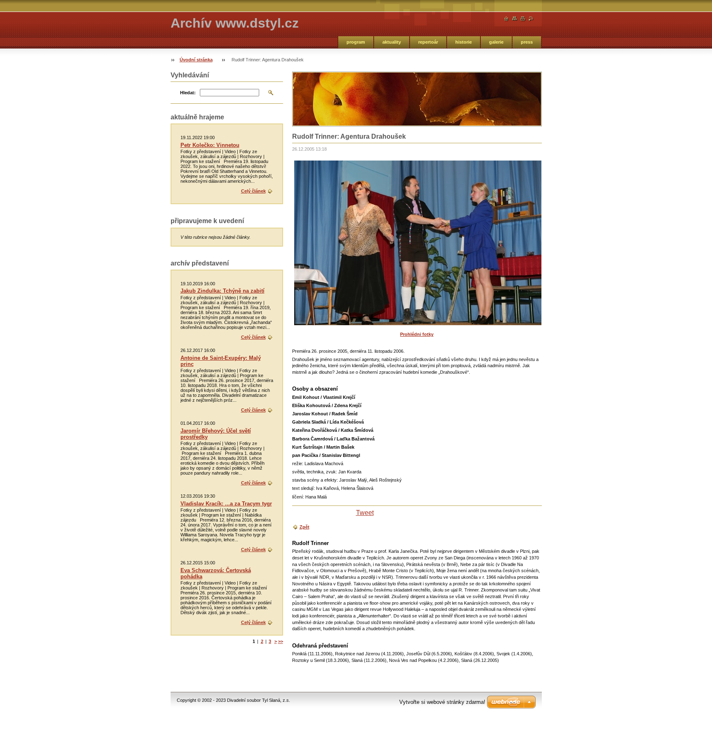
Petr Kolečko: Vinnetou (209, 145)
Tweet (365, 512)
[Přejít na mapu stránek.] (514, 18)
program (356, 42)
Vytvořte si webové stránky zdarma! (442, 702)
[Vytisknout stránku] (522, 18)
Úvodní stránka (196, 59)
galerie (496, 42)
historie (463, 42)
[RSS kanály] (531, 18)
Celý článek (253, 191)
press (527, 42)
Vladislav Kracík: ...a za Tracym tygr (226, 504)
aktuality (391, 42)
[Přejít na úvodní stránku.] (506, 18)
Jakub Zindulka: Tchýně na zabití (222, 291)
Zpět (304, 526)
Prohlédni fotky (416, 334)
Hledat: (188, 92)
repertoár (428, 42)
